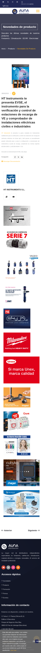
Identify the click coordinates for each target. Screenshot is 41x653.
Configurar (34, 641)
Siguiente (33, 530)
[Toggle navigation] (38, 11)
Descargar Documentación (11, 161)
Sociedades (7, 581)
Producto (11, 49)
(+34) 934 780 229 (7, 629)
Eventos (5, 598)
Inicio (3, 49)
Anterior (7, 530)
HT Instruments (5, 133)
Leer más (13, 650)
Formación (6, 589)
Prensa (5, 593)
